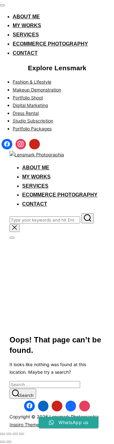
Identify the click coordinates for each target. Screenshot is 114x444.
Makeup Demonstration (37, 89)
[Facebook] (7, 144)
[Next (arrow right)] (8, 442)
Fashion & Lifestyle (32, 81)
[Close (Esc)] (21, 434)
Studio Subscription (33, 120)
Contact (25, 53)
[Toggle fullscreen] (8, 434)
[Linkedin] (43, 406)
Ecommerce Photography (50, 44)
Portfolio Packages (32, 128)
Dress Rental (26, 113)
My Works (27, 25)
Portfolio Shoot (28, 97)
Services (26, 34)
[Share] (15, 434)
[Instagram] (21, 144)
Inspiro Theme (24, 424)
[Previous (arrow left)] (2, 442)
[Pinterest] (34, 144)
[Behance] (71, 406)
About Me (26, 16)
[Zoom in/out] (2, 434)
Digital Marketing (30, 105)
